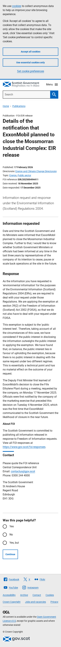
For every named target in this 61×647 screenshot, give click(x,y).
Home (6, 106)
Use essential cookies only (30, 62)
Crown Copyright (12, 601)
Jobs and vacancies (35, 601)
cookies (16, 6)
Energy (13, 175)
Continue (10, 554)
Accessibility (9, 595)
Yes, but (14, 542)
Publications (18, 106)
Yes (11, 526)
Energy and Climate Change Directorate (36, 171)
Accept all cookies (30, 51)
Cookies (50, 595)
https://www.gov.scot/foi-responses (24, 447)
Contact (37, 595)
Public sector (24, 175)
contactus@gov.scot (23, 471)
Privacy (54, 601)
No (11, 534)
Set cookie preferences (30, 71)
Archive (24, 595)
